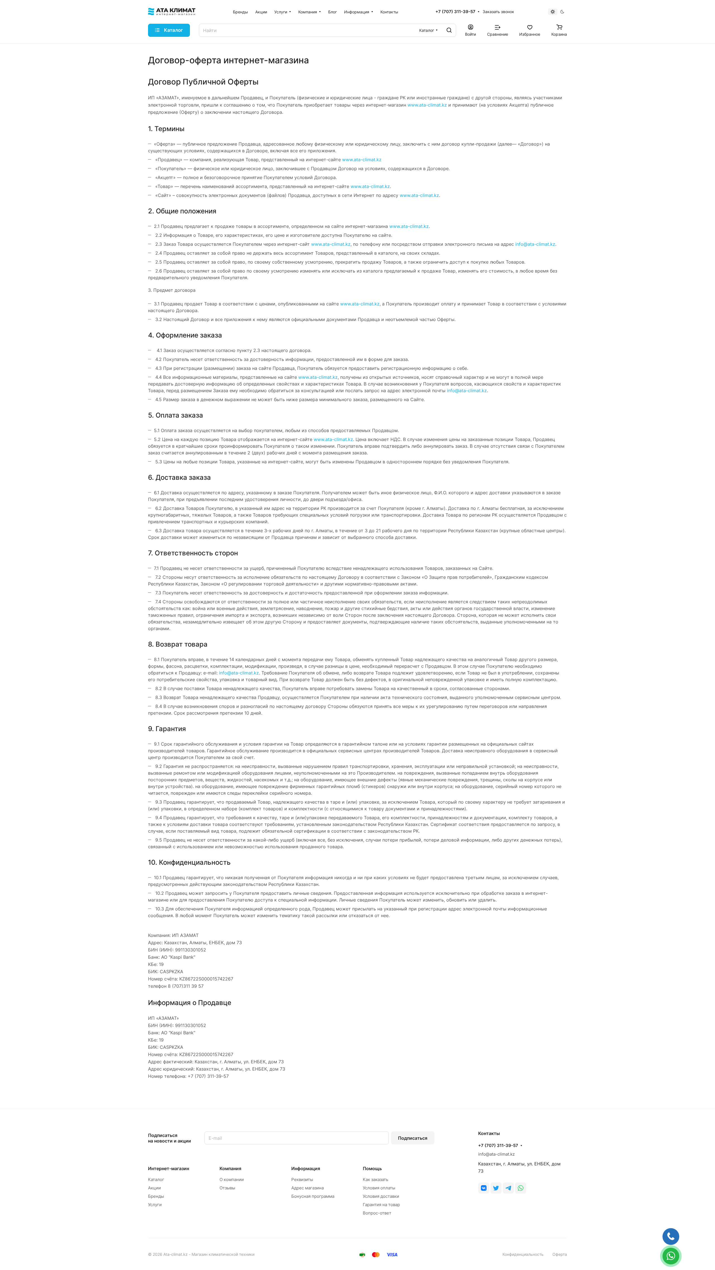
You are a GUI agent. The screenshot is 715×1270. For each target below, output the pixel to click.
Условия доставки (381, 1196)
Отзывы (227, 1188)
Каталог (156, 1179)
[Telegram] (508, 1188)
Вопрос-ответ (377, 1213)
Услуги (155, 1204)
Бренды (156, 1196)
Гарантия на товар (381, 1204)
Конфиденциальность (523, 1254)
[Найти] (449, 30)
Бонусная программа (312, 1196)
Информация (305, 1168)
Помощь (372, 1168)
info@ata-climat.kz (535, 244)
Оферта (559, 1254)
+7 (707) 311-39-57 (455, 11)
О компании (232, 1179)
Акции (154, 1188)
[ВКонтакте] (483, 1188)
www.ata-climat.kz (427, 105)
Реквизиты (302, 1179)
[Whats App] (520, 1188)
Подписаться (412, 1138)
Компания (230, 1168)
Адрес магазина (307, 1188)
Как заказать (375, 1179)
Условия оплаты (379, 1188)
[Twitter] (496, 1188)
